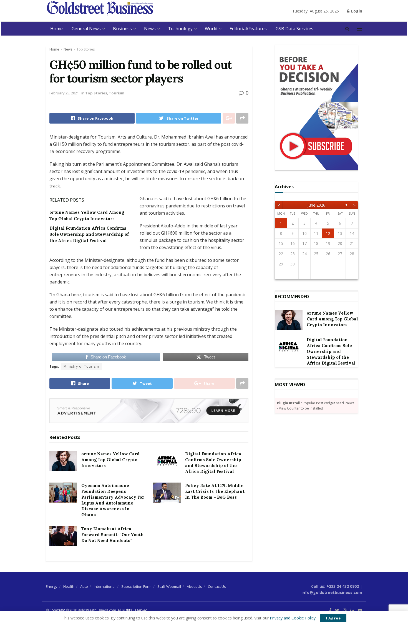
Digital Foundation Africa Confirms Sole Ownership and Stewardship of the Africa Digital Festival (89, 234)
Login (356, 11)
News (150, 29)
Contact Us (217, 586)
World (211, 29)
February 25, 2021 (64, 93)
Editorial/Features (248, 29)
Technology (180, 29)
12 (328, 233)
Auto (84, 586)
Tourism (116, 93)
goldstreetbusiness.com (97, 610)
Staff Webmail (169, 586)
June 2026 (316, 205)
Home (56, 29)
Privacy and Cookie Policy (293, 618)
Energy (51, 586)
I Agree (333, 618)
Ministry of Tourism (81, 366)
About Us (194, 586)
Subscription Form (136, 586)
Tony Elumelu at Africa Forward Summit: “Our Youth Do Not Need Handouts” (112, 534)
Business (122, 29)
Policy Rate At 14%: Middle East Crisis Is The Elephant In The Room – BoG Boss (215, 491)
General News (86, 29)
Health (68, 586)
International (104, 586)
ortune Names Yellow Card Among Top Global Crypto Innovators (110, 459)
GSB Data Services (294, 29)
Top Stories (86, 49)
